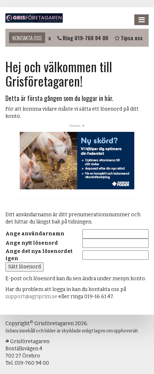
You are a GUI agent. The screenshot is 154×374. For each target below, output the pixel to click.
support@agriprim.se (31, 297)
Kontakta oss (27, 38)
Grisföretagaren (34, 18)
